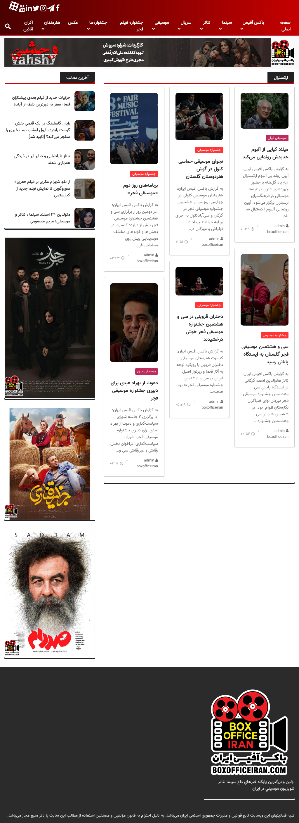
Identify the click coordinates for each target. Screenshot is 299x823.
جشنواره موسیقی (274, 335)
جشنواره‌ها (98, 22)
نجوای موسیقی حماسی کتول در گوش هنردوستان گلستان (200, 169)
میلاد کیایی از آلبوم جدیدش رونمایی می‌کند (265, 153)
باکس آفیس (253, 22)
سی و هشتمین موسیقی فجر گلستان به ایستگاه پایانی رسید (264, 354)
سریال (186, 22)
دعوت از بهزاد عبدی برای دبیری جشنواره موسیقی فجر (134, 390)
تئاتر (206, 22)
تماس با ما (285, 795)
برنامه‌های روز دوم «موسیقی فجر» (140, 189)
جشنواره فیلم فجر (131, 26)
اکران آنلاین (28, 26)
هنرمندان (52, 22)
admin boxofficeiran (277, 229)
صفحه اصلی (285, 26)
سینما (227, 22)
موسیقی (162, 22)
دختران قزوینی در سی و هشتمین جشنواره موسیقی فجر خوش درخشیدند (200, 328)
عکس (73, 22)
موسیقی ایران (277, 138)
